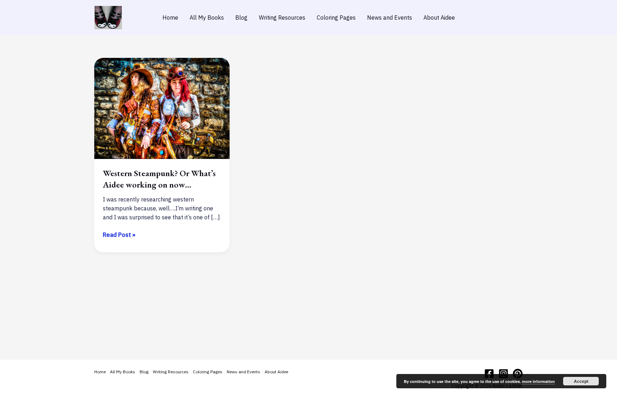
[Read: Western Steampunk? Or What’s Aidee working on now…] (162, 107)
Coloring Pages (336, 17)
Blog (241, 17)
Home (170, 17)
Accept (581, 381)
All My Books (207, 17)
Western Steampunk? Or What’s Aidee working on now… (159, 179)
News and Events (389, 17)
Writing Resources (282, 17)
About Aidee (439, 17)
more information (538, 381)
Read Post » (119, 235)
